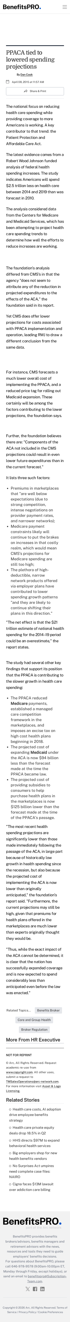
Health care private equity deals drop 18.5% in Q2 (31, 1130)
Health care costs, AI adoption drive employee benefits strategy (35, 1115)
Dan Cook (26, 74)
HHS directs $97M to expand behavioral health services (34, 1143)
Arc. (28, 1307)
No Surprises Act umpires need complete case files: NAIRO (31, 1171)
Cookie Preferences (50, 1312)
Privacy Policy (27, 1312)
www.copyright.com (19, 1072)
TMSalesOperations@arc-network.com (32, 1081)
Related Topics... (18, 1010)
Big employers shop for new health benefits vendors (33, 1156)
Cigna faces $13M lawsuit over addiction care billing (31, 1187)
